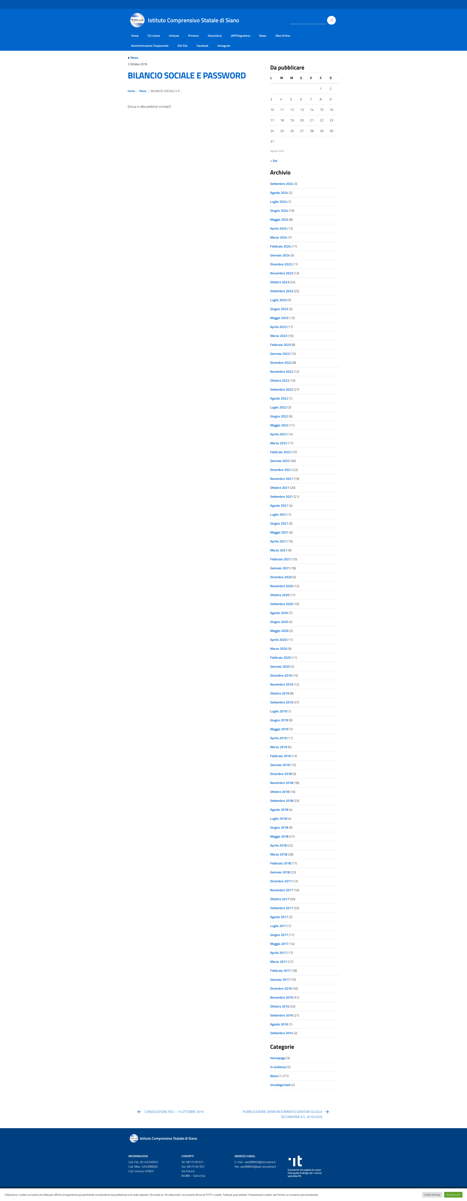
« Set (273, 160)
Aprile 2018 (278, 845)
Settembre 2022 (281, 389)
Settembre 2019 (281, 702)
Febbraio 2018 (280, 863)
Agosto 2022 (279, 398)
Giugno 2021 (279, 523)
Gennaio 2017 (280, 979)
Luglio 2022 (278, 407)
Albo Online (282, 35)
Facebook (202, 45)
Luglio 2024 (278, 201)
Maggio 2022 (279, 425)
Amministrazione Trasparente (149, 45)
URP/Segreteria (240, 35)
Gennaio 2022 (280, 460)
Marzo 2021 (278, 550)
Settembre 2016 (281, 1015)
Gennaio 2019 (280, 764)
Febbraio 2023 (280, 344)
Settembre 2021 (281, 496)
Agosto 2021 (279, 505)
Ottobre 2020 (279, 594)
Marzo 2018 (278, 854)
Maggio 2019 (279, 729)
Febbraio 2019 (280, 755)
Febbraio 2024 (280, 246)
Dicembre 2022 (281, 362)
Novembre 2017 (281, 890)
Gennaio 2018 (280, 872)
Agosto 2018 (279, 809)
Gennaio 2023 (280, 353)
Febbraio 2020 (280, 657)
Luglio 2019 (278, 711)
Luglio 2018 (278, 818)
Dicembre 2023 (281, 264)
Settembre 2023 (281, 291)
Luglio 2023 (278, 300)
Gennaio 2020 (280, 666)
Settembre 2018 (281, 800)
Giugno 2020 (279, 621)
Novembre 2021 (281, 478)
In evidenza (278, 1066)
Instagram (223, 45)
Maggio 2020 (279, 630)
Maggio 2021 (279, 532)
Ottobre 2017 (279, 899)
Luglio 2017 (278, 925)
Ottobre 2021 (279, 487)
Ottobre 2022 (279, 380)
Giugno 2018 (279, 827)
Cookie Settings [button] (432, 1194)
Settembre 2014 (281, 1033)
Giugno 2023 (279, 308)
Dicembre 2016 (281, 988)
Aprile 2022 (278, 434)
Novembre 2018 (281, 782)
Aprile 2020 (278, 639)
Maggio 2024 (279, 219)
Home (134, 35)
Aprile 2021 (278, 541)
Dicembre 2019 (281, 675)
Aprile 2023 (278, 326)
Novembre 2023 (281, 273)
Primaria (193, 35)
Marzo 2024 (278, 237)
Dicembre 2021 (281, 469)
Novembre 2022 (281, 371)
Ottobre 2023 (279, 282)
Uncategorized (280, 1084)
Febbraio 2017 (280, 970)
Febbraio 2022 (280, 452)
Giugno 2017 (279, 934)
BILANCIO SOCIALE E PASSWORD (187, 75)
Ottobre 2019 (279, 693)
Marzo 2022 (278, 443)
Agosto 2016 (279, 1024)
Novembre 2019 (281, 684)
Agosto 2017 (279, 916)
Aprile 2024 (278, 228)
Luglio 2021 (278, 514)
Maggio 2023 (279, 317)
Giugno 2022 (279, 416)
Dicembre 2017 (281, 881)
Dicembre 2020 (281, 577)
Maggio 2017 (279, 943)
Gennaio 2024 (280, 255)
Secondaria (215, 35)
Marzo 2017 (278, 961)
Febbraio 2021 (280, 559)
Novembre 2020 (281, 586)
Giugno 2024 (279, 210)
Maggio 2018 (279, 836)
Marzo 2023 (278, 335)
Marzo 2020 (278, 648)
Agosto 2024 (279, 192)
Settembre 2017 (281, 907)
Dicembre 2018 (281, 773)
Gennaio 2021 (280, 568)
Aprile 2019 (278, 738)
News (262, 35)
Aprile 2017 (278, 952)
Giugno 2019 (279, 720)
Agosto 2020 (279, 612)
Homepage (277, 1058)
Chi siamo (154, 35)
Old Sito (182, 45)
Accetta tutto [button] (453, 1194)
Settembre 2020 (281, 603)
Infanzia (174, 35)
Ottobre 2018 (279, 791)
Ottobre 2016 (279, 1006)
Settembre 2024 (281, 183)
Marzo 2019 (278, 747)
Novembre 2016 (281, 997)
